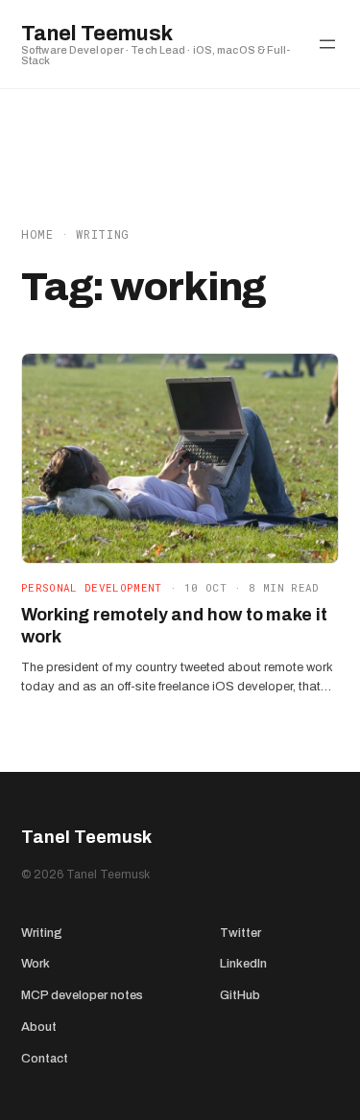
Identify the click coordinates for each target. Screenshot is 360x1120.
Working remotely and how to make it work (174, 625)
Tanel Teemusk (97, 33)
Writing (103, 234)
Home (37, 234)
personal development (91, 587)
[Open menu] (327, 44)
